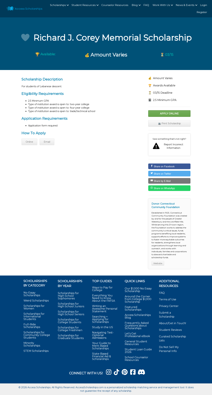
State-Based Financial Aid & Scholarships (101, 356)
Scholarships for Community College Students (37, 335)
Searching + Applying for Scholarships (100, 319)
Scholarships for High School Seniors (71, 313)
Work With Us (161, 5)
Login (203, 5)
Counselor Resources (114, 5)
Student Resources (84, 5)
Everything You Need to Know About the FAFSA (103, 298)
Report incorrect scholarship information (169, 145)
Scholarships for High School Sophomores (68, 296)
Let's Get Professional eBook (137, 335)
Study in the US (102, 327)
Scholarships (58, 5)
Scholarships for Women (34, 307)
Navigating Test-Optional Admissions (103, 335)
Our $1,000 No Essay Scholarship (138, 290)
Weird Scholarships (36, 300)
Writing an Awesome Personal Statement (104, 308)
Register (202, 12)
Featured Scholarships (133, 308)
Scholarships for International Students (34, 316)
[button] (68, 5)
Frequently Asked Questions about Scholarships (137, 325)
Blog (135, 5)
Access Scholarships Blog (138, 316)
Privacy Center (169, 306)
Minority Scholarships (32, 344)
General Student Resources (136, 343)
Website (157, 263)
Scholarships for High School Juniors (71, 305)
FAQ (146, 5)
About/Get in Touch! (172, 323)
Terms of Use (167, 299)
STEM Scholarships (36, 350)
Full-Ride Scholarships (32, 326)
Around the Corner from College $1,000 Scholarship (138, 299)
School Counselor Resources (136, 359)
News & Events (185, 5)
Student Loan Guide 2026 (138, 351)
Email (47, 141)
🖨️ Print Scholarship (169, 123)
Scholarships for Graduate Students (71, 337)
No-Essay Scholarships (32, 294)
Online (29, 141)
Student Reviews (170, 329)
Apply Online (169, 113)
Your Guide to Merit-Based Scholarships (101, 346)
